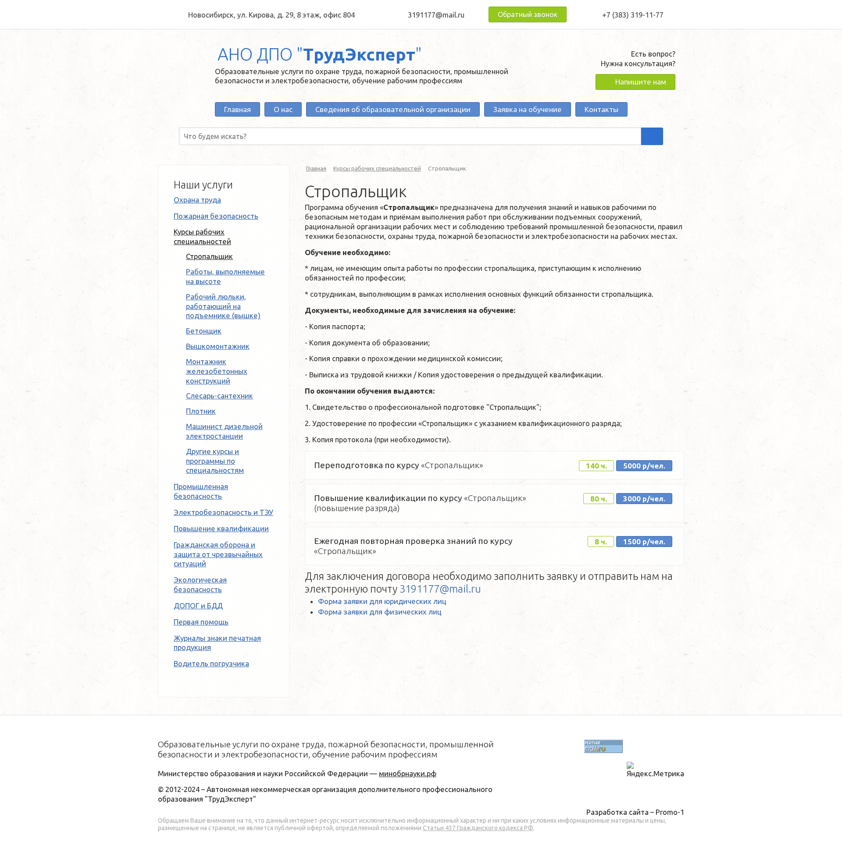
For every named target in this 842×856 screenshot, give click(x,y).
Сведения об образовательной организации (393, 109)
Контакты (601, 109)
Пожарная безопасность (216, 216)
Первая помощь (201, 622)
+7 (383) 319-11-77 (633, 15)
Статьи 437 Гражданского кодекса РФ (478, 827)
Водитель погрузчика (211, 663)
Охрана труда (197, 199)
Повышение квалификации (221, 528)
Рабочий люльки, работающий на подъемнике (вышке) (223, 306)
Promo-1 (670, 812)
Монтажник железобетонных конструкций (216, 371)
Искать (652, 136)
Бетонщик (203, 331)
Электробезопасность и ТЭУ (223, 512)
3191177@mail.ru (436, 15)
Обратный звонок (527, 14)
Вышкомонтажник (218, 346)
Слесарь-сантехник (219, 395)
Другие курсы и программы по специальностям (215, 461)
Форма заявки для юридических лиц (382, 601)
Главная (237, 109)
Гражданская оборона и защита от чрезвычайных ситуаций (218, 554)
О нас (283, 109)
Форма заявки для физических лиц (380, 611)
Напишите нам (640, 82)
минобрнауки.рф (407, 773)
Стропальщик (209, 256)
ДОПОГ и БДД (198, 605)
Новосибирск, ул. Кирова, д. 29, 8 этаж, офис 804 (271, 15)
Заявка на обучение (527, 109)
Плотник (201, 411)
